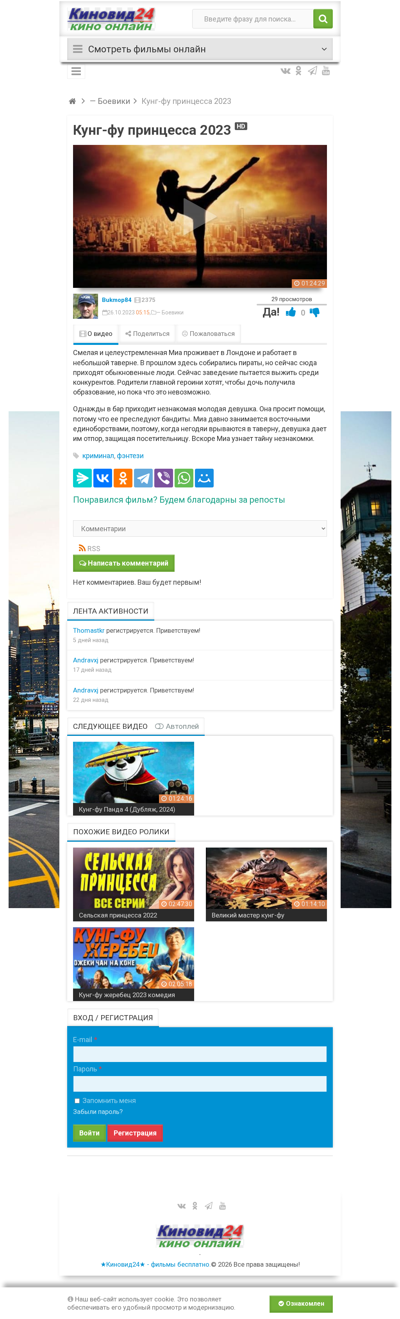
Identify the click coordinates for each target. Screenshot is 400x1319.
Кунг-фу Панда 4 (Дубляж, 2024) (127, 809)
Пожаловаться (211, 333)
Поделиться (151, 333)
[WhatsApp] (184, 478)
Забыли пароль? (98, 1112)
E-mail (82, 1039)
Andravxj (85, 660)
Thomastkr (89, 630)
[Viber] (163, 478)
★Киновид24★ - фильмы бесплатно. (155, 1264)
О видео (99, 333)
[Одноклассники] (123, 478)
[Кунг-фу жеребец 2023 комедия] (133, 961)
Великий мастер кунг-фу (248, 915)
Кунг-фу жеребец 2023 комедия (127, 995)
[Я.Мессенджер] (82, 478)
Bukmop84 (117, 299)
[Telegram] (143, 478)
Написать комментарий (128, 563)
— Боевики (170, 312)
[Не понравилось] (315, 312)
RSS (94, 548)
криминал (98, 456)
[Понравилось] (291, 312)
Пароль (85, 1069)
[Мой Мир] (204, 478)
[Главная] (73, 101)
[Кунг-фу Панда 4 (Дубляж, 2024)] (133, 776)
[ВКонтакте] (102, 478)
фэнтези (130, 456)
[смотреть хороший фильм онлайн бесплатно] (111, 19)
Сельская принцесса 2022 (118, 915)
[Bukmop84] (85, 306)
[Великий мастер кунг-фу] (266, 882)
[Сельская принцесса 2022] (133, 882)
